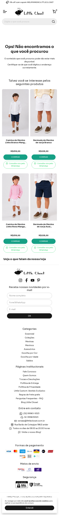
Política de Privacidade (29, 387)
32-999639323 (31, 417)
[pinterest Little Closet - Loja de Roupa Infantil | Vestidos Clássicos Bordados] (39, 280)
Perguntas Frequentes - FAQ (29, 398)
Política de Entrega (29, 383)
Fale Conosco (29, 371)
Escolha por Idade (29, 357)
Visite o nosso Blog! (31, 432)
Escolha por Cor (29, 353)
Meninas (29, 341)
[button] (15, 165)
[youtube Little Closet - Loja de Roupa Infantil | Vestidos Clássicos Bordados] (33, 280)
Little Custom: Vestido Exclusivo (29, 391)
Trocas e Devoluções (29, 379)
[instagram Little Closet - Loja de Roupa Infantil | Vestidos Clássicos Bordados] (20, 280)
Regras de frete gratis (29, 394)
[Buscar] (53, 21)
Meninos (29, 345)
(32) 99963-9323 (31, 413)
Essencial (29, 334)
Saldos (29, 360)
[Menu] (5, 11)
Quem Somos (29, 375)
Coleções (29, 337)
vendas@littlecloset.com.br (31, 421)
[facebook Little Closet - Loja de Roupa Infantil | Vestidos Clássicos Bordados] (26, 280)
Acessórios (29, 349)
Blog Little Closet (29, 402)
